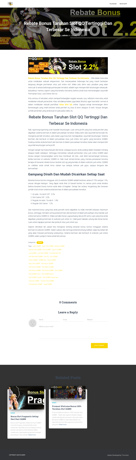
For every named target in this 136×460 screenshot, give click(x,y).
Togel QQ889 (47, 284)
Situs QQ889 (51, 260)
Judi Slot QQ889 (43, 253)
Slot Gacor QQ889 (47, 263)
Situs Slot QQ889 (34, 263)
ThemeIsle (125, 455)
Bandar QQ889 (59, 246)
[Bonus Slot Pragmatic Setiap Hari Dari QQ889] (26, 397)
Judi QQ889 (32, 253)
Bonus (40, 242)
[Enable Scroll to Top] (132, 455)
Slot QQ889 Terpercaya (50, 277)
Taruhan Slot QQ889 (47, 281)
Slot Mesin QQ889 (48, 267)
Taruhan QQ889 (34, 281)
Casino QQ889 (57, 249)
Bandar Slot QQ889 (35, 249)
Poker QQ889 (33, 260)
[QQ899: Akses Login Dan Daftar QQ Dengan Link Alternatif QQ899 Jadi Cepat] (10, 3)
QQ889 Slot (42, 260)
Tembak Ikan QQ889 (35, 284)
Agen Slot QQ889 (48, 246)
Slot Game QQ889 (35, 267)
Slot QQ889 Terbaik (35, 277)
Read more (32, 435)
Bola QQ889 (47, 249)
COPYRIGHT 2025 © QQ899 (17, 455)
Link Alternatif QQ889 (36, 256)
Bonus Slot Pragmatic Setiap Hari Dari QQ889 (24, 417)
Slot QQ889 (58, 270)
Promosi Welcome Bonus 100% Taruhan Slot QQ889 (66, 407)
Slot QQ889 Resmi (48, 274)
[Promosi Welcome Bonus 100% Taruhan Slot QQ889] (68, 392)
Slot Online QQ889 (35, 270)
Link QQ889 (53, 256)
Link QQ (46, 256)
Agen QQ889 (37, 246)
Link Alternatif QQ (55, 253)
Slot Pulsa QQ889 (48, 270)
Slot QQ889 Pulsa (34, 274)
